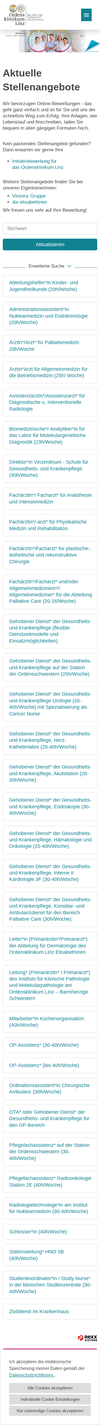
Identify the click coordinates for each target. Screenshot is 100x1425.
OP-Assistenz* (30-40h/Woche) (44, 1045)
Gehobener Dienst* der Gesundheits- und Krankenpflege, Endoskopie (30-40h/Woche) (50, 806)
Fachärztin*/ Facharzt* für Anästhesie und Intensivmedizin (50, 498)
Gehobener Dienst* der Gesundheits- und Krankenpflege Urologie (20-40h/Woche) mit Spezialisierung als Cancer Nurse (50, 703)
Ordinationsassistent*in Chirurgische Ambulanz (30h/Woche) (49, 1089)
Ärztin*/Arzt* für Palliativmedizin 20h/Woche (44, 346)
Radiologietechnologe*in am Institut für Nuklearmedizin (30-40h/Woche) (48, 1208)
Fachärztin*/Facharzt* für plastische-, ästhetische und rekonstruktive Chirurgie (50, 555)
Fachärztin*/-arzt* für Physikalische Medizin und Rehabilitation (48, 525)
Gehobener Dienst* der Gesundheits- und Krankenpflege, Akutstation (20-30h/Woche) (50, 773)
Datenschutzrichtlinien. (31, 1375)
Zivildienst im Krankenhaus (39, 1311)
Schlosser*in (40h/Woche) (38, 1231)
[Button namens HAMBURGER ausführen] (86, 15)
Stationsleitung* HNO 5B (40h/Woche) (36, 1255)
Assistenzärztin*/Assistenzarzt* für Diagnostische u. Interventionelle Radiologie (47, 402)
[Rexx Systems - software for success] (87, 1338)
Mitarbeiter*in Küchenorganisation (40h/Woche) (46, 1022)
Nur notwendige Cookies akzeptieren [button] (50, 1410)
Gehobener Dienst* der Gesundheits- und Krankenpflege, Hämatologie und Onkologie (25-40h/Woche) (50, 840)
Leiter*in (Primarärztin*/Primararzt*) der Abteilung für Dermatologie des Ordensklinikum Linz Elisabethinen (48, 945)
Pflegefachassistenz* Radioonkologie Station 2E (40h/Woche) (50, 1181)
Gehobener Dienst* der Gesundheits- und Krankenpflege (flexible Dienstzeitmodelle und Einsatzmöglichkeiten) (50, 631)
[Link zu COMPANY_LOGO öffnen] (24, 14)
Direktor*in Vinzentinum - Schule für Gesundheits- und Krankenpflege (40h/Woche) (48, 468)
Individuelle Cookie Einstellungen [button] (50, 1399)
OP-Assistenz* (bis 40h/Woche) (44, 1065)
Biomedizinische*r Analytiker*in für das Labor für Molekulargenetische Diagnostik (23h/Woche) (47, 435)
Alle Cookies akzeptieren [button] (50, 1388)
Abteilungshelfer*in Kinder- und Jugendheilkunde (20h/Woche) (43, 286)
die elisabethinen (29, 202)
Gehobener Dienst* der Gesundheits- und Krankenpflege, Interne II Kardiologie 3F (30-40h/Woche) (50, 873)
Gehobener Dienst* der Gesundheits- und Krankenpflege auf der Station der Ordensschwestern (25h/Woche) (50, 667)
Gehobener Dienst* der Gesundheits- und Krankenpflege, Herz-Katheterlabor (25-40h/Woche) (50, 740)
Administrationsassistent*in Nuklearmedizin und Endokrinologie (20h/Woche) (48, 316)
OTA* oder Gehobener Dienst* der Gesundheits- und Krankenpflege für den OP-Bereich (49, 1118)
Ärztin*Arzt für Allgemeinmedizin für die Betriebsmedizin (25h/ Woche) (48, 372)
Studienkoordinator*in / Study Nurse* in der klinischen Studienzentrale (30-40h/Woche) (50, 1285)
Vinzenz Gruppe (29, 196)
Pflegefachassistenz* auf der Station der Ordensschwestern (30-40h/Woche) (49, 1151)
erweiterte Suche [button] (46, 266)
